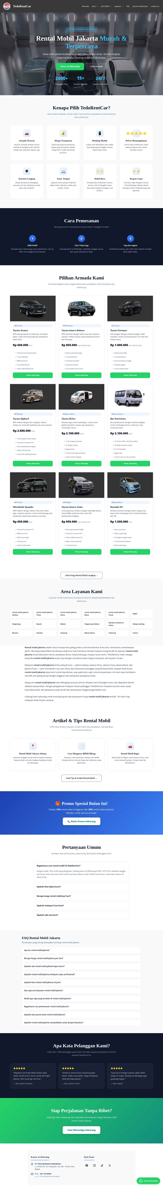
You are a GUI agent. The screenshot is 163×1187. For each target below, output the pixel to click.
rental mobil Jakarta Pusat (117, 613)
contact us (155, 6)
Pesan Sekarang (32, 375)
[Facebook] (87, 1165)
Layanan (117, 6)
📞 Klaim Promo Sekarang (82, 821)
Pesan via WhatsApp (70, 66)
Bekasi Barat (89, 633)
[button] (97, 6)
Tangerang (16, 624)
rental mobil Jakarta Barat (92, 613)
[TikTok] (102, 1165)
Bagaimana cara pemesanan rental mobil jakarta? (46, 1006)
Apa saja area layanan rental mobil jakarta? (43, 990)
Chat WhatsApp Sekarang (81, 1130)
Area (94, 6)
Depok (39, 624)
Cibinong (112, 633)
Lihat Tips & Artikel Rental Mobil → (81, 778)
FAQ (127, 6)
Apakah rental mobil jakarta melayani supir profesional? (49, 974)
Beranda (85, 6)
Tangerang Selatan (91, 624)
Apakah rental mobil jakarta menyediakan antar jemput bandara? (53, 1022)
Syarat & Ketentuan (140, 6)
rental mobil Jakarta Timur (44, 613)
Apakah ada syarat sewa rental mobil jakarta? (44, 1014)
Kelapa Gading (138, 624)
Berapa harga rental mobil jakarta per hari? (43, 958)
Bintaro (15, 633)
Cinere (135, 633)
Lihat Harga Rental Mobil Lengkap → (81, 575)
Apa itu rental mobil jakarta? (37, 950)
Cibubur (39, 633)
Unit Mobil (105, 6)
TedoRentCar (22, 6)
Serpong (63, 633)
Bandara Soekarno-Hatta (116, 624)
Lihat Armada (96, 66)
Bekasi (63, 624)
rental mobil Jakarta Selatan (20, 613)
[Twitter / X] (110, 1165)
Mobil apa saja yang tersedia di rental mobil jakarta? (47, 998)
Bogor (135, 613)
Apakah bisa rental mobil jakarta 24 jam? (42, 982)
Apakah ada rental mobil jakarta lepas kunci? (44, 966)
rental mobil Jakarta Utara (68, 613)
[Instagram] (94, 1165)
